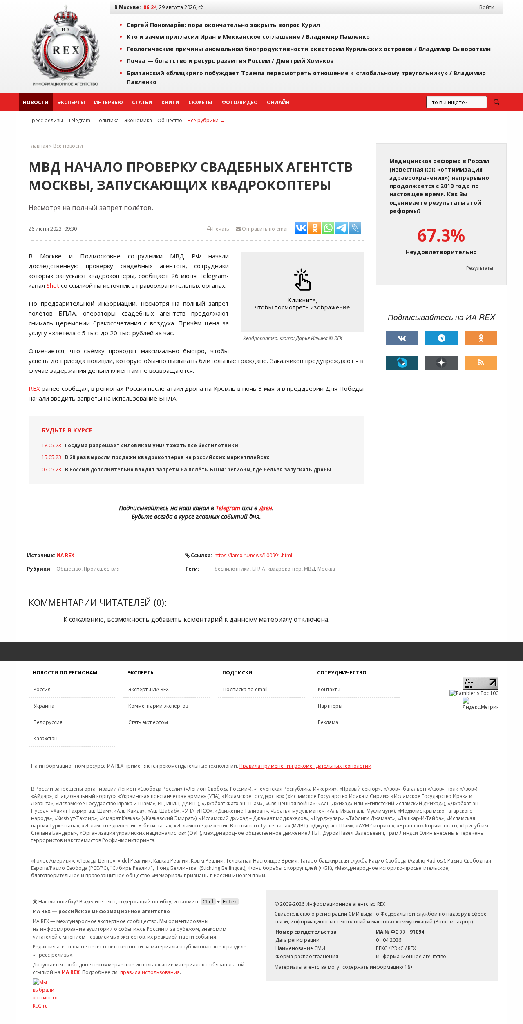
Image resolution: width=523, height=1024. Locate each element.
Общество (169, 120)
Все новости (68, 145)
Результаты (479, 267)
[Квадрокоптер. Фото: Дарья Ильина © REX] (304, 291)
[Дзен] (441, 363)
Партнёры (330, 705)
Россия (42, 689)
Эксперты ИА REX (148, 689)
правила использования (150, 972)
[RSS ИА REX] (481, 363)
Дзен (265, 508)
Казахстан (46, 738)
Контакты (329, 689)
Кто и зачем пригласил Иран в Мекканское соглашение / (248, 36)
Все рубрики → (206, 120)
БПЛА (258, 568)
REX (34, 388)
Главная (38, 145)
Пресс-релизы (46, 120)
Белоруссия (48, 722)
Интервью (108, 102)
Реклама (328, 722)
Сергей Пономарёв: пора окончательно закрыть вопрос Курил (223, 25)
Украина (44, 705)
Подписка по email (245, 689)
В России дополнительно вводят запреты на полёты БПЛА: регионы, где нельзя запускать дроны (198, 469)
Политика (107, 120)
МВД (309, 568)
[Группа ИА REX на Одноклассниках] (481, 338)
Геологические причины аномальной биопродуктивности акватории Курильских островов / (309, 49)
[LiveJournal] (402, 363)
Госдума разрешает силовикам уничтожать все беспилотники (151, 445)
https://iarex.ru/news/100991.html (253, 555)
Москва (326, 568)
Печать (220, 228)
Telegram (79, 120)
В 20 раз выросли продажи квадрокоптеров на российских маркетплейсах (167, 457)
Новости (36, 102)
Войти (486, 7)
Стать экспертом (148, 722)
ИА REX (65, 555)
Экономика (138, 120)
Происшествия (102, 568)
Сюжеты (200, 102)
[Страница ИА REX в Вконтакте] (402, 338)
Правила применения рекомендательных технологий (305, 765)
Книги (170, 102)
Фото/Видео (239, 102)
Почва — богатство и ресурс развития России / (230, 61)
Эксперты (71, 102)
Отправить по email (265, 228)
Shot (53, 285)
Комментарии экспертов (158, 705)
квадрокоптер (285, 568)
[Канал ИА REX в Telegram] (441, 338)
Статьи (142, 102)
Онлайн (278, 102)
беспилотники (232, 568)
